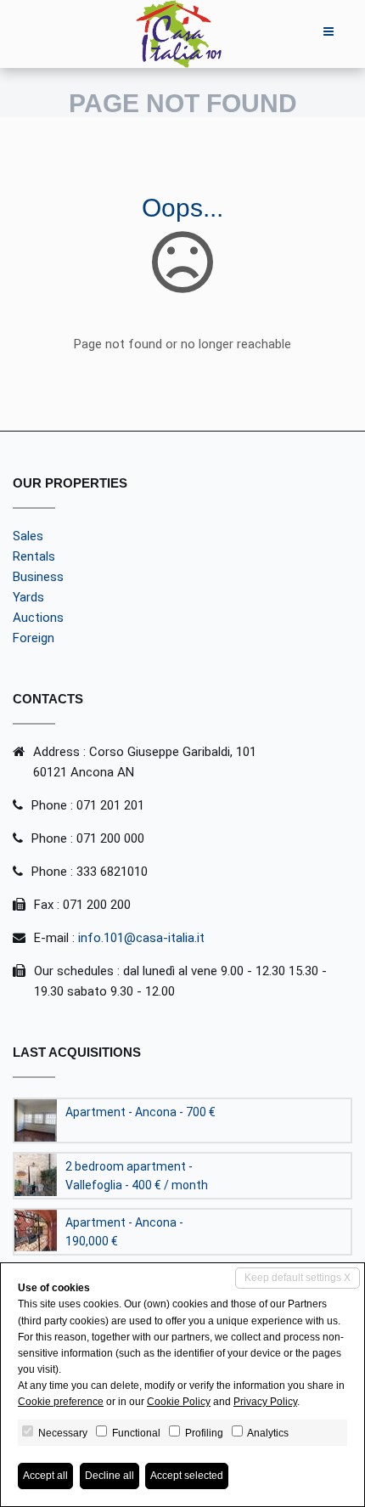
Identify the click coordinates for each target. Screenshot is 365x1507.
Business (38, 576)
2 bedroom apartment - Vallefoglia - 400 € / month (136, 1176)
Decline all (109, 1476)
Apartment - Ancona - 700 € (140, 1112)
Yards (28, 597)
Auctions (38, 617)
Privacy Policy (265, 1402)
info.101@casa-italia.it (141, 937)
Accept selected (186, 1476)
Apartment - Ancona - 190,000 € (124, 1232)
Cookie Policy (179, 1402)
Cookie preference (61, 1402)
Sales (28, 536)
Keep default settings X (297, 1278)
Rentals (34, 556)
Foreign (33, 638)
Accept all (45, 1476)
